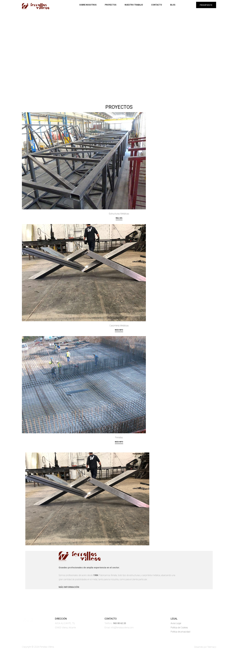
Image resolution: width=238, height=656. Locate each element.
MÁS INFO (119, 330)
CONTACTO (156, 5)
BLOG (172, 5)
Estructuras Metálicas (119, 213)
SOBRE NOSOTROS (88, 5)
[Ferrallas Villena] (35, 6)
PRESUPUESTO (206, 5)
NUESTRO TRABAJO (134, 5)
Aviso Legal (176, 623)
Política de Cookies (179, 627)
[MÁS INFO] (119, 272)
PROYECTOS (110, 5)
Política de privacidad (180, 631)
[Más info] (119, 160)
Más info (119, 218)
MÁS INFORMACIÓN (69, 587)
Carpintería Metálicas (119, 325)
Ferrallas (119, 437)
